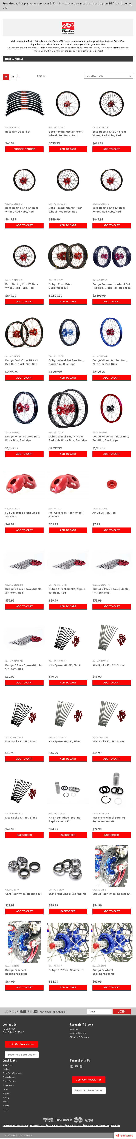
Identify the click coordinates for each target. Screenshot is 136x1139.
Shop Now (7, 1064)
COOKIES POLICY (56, 1125)
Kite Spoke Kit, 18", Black (21, 817)
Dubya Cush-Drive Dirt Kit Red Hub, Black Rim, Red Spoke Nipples (21, 364)
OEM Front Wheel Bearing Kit (67, 893)
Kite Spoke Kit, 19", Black (21, 741)
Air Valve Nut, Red (104, 512)
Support (6, 1093)
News (5, 1101)
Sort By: (41, 75)
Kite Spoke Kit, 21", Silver (108, 665)
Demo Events (9, 1081)
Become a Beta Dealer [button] (22, 1054)
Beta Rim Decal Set (17, 131)
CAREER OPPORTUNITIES (15, 1125)
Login (72, 1033)
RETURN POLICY (38, 1125)
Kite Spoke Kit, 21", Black (65, 665)
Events (6, 1105)
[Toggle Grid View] (17, 75)
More (5, 1109)
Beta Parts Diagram (12, 1073)
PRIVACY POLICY (74, 1125)
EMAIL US (115, 1125)
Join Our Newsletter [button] (21, 1044)
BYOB (5, 1089)
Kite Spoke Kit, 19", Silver (65, 741)
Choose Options (24, 149)
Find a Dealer (9, 1077)
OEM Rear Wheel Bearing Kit (23, 893)
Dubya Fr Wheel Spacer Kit (66, 970)
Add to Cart (68, 149)
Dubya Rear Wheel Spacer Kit (111, 893)
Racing (6, 1097)
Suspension (8, 1085)
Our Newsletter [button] (88, 1079)
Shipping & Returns (79, 1037)
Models (6, 1069)
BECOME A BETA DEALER (96, 1125)
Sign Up (82, 1033)
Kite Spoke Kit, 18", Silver (108, 741)
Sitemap (28, 1135)
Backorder (24, 835)
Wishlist (74, 1029)
